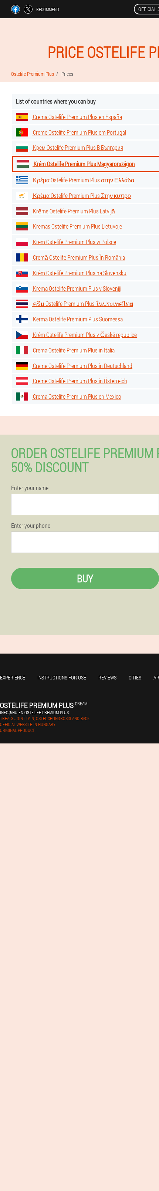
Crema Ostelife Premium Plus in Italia (73, 350)
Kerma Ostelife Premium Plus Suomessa (77, 319)
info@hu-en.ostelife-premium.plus (34, 712)
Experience (12, 677)
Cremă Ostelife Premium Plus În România (78, 257)
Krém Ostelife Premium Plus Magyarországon (84, 164)
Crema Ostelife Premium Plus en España (77, 117)
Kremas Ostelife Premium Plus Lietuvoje (77, 226)
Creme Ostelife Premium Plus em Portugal (79, 132)
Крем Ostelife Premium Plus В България (77, 147)
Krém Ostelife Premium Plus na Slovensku (79, 273)
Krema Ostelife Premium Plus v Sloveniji (76, 288)
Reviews (107, 677)
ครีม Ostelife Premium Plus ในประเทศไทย (82, 303)
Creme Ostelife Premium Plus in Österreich (79, 381)
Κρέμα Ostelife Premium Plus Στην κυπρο (81, 195)
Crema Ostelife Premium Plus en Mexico (76, 396)
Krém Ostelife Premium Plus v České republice (84, 334)
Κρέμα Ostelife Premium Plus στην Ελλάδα (83, 180)
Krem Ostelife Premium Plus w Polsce (74, 242)
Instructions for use (61, 677)
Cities (135, 677)
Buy (85, 578)
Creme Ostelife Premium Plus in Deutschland (82, 366)
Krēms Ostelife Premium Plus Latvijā (73, 211)
